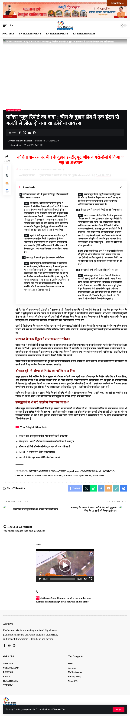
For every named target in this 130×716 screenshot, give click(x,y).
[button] (118, 709)
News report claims (82, 475)
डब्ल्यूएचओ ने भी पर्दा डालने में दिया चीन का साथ (99, 270)
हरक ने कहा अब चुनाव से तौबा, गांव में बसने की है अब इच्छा (43, 436)
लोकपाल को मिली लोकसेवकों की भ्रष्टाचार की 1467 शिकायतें (44, 446)
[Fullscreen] (90, 578)
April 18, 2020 (103, 175)
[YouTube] (9, 645)
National (67, 475)
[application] (65, 565)
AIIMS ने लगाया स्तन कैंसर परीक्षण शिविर (37, 452)
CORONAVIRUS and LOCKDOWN (97, 471)
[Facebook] (4, 645)
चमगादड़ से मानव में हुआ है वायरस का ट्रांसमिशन (45, 257)
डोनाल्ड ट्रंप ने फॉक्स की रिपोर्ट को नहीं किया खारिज (101, 210)
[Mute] (85, 578)
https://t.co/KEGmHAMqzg (49, 169)
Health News (41, 475)
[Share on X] (24, 132)
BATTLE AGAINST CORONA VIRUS (47, 471)
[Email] (29, 132)
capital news (73, 471)
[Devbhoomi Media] (65, 25)
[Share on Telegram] (101, 488)
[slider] (62, 579)
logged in (21, 530)
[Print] (34, 132)
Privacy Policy (42, 709)
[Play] (39, 578)
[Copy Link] (116, 488)
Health (30, 475)
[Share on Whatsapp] (93, 488)
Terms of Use (59, 709)
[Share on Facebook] (19, 132)
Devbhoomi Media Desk (20, 140)
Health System (55, 475)
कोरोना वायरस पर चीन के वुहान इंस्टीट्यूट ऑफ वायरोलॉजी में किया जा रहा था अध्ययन (44, 196)
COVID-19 (21, 475)
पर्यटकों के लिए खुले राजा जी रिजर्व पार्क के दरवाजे (40, 457)
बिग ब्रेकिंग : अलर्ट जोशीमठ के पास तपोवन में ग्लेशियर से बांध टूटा (46, 441)
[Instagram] (14, 645)
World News (13, 110)
